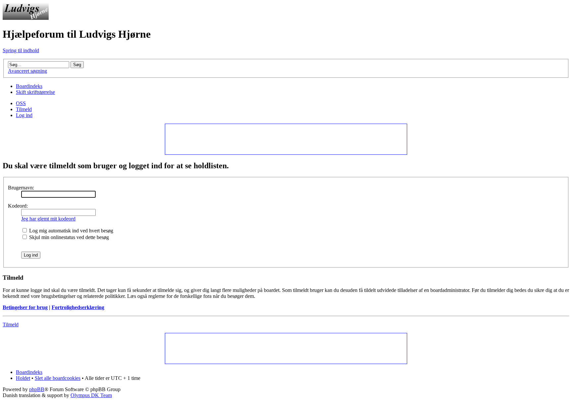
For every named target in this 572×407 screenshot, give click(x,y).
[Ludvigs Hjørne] (26, 18)
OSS (21, 103)
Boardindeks (29, 86)
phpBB (36, 389)
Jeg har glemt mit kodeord (48, 219)
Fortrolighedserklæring (78, 307)
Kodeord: (18, 206)
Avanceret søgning (27, 71)
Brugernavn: (21, 187)
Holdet (23, 378)
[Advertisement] (285, 139)
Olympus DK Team (91, 395)
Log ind (24, 115)
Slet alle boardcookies (57, 378)
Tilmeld (24, 109)
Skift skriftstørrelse (35, 92)
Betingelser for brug (25, 307)
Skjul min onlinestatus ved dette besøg (68, 237)
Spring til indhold (21, 50)
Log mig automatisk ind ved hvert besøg (70, 230)
